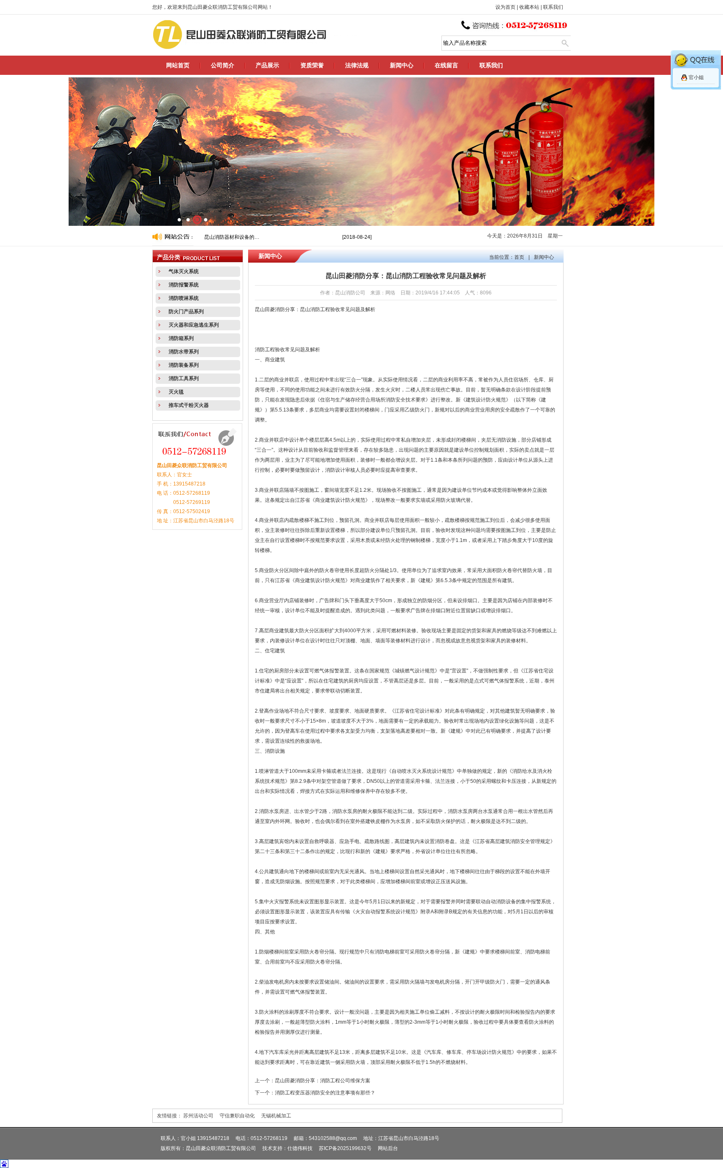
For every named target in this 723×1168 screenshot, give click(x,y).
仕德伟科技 (300, 1148)
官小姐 (696, 77)
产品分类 (168, 257)
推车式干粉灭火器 (189, 405)
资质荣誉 (312, 65)
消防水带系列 (184, 352)
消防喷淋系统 (184, 298)
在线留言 (446, 65)
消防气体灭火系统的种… (231, 237)
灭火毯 (176, 392)
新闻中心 (401, 65)
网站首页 (178, 65)
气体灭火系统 (184, 271)
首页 (519, 257)
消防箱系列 (181, 338)
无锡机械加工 (276, 1116)
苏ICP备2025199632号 (345, 1148)
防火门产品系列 (186, 311)
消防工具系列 (184, 378)
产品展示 (267, 65)
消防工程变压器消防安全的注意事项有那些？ (325, 1093)
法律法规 (357, 65)
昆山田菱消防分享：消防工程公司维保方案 (322, 1081)
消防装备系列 (184, 365)
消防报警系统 (184, 285)
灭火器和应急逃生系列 (194, 325)
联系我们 (553, 7)
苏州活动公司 (198, 1116)
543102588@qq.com (333, 1138)
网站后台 (388, 1148)
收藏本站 (529, 7)
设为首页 (505, 7)
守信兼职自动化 (237, 1116)
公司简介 (222, 65)
